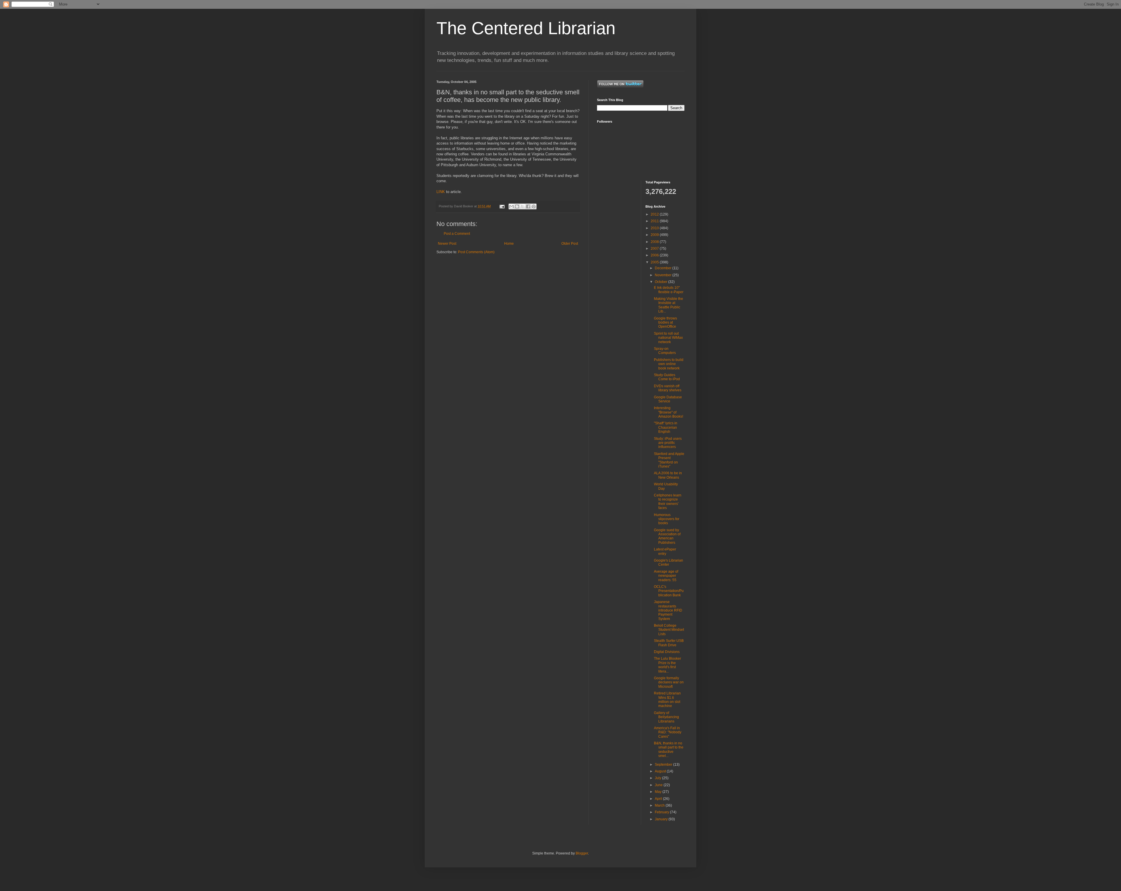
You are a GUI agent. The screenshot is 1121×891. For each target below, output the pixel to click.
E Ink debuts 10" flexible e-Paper (668, 290)
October (661, 282)
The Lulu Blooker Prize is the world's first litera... (667, 664)
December (663, 268)
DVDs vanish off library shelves (667, 388)
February (662, 812)
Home (509, 244)
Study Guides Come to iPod (667, 377)
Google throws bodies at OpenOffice (665, 322)
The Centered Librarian (525, 28)
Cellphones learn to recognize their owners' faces (667, 501)
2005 (655, 262)
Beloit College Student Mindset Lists (669, 629)
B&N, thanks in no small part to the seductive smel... (668, 749)
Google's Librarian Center (668, 562)
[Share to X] (522, 206)
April (659, 799)
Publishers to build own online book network (668, 364)
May (658, 792)
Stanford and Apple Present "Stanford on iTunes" (669, 460)
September (664, 765)
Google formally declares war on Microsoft (669, 682)
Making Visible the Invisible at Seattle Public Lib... (668, 305)
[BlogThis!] (517, 206)
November (663, 275)
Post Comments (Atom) (476, 252)
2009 (655, 235)
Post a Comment (457, 234)
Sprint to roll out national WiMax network (668, 337)
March (660, 805)
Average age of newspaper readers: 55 (666, 575)
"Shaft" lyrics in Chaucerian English (665, 427)
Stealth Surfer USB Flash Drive (669, 643)
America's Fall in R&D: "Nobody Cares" (667, 732)
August (661, 771)
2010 (655, 228)
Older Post (569, 244)
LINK (440, 192)
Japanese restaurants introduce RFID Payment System (668, 610)
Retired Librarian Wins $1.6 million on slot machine (667, 699)
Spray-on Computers (665, 351)
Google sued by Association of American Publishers (667, 536)
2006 (655, 255)
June (659, 785)
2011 (655, 221)
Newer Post (447, 244)
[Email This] (511, 206)
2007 (655, 248)
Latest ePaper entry (665, 551)
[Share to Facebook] (528, 206)
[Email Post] (502, 206)
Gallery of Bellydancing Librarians (666, 717)
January (662, 819)
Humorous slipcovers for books (666, 519)
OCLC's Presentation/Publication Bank (669, 591)
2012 (655, 214)
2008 (655, 242)
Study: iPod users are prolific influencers (668, 443)
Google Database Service (668, 399)
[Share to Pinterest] (534, 206)
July (658, 778)
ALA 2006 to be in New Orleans (668, 475)
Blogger (582, 853)
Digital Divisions (667, 652)
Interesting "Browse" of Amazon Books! (668, 412)
